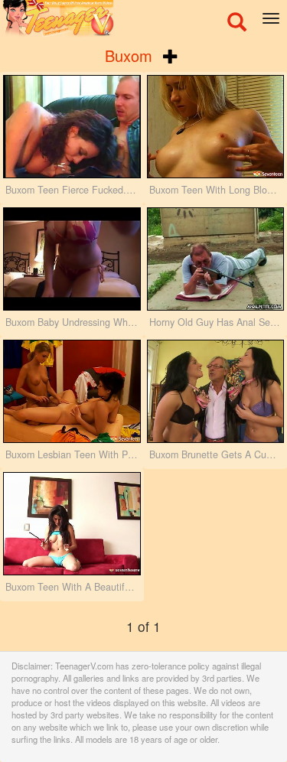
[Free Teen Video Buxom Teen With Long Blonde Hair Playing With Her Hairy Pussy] (216, 126)
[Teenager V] (143, 19)
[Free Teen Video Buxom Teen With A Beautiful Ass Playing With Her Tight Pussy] (72, 523)
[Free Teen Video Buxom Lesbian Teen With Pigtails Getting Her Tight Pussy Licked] (72, 391)
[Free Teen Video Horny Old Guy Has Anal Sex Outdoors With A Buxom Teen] (216, 259)
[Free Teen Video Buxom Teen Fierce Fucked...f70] (72, 126)
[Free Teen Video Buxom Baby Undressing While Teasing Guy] (72, 259)
